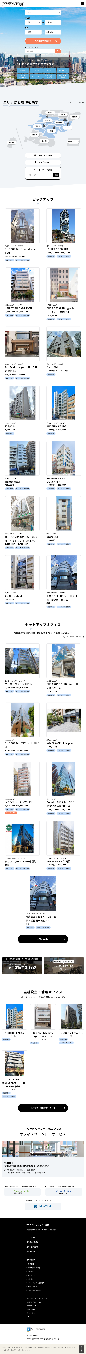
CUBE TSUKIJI (13, 595)
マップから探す (32, 1252)
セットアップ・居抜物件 (36, 1283)
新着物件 (23, 70)
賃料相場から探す (32, 1242)
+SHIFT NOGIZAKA (57, 249)
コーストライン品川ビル (18, 684)
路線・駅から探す (32, 1247)
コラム (29, 1317)
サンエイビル (53, 481)
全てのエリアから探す (77, 102)
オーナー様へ (31, 1313)
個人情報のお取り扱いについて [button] (20, 1350)
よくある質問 (31, 1309)
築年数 (22, 76)
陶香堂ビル (52, 536)
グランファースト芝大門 (18, 802)
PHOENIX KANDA (56, 426)
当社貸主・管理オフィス (34, 1302)
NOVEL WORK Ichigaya (61, 743)
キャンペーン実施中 (34, 1290)
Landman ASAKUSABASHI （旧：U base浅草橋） (14, 1083)
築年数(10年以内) (34, 1268)
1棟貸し (49, 70)
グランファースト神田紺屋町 (21, 861)
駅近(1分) (31, 1275)
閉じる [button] (81, 1349)
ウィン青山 (52, 367)
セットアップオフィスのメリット (73, 637)
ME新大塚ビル (13, 481)
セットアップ (49, 76)
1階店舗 (36, 70)
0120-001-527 (34, 1335)
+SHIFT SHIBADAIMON (18, 308)
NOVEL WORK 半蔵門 (58, 861)
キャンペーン (63, 76)
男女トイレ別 (63, 70)
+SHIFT (8, 1162)
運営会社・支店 (31, 1306)
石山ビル (10, 426)
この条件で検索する (43, 41)
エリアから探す (32, 1237)
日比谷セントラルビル (72, 1032)
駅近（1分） (36, 76)
